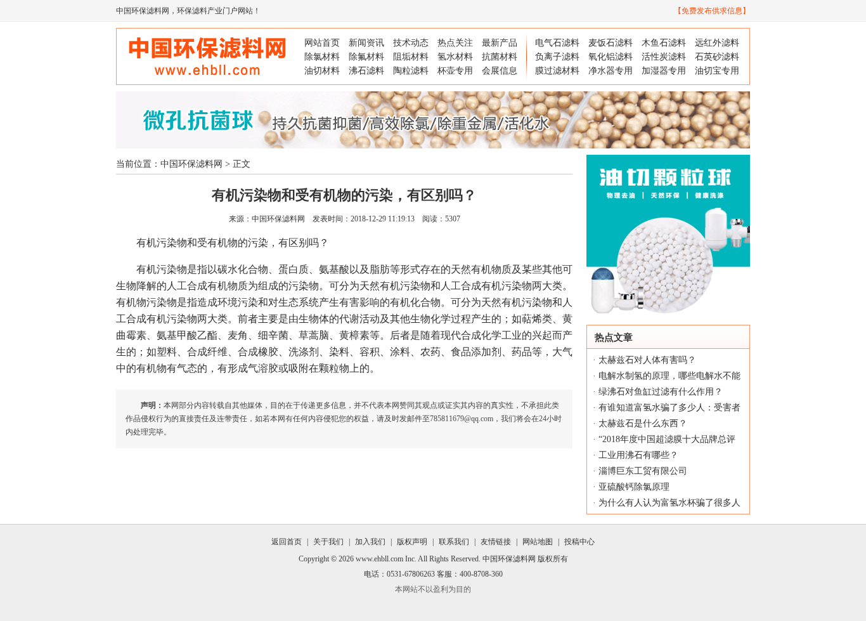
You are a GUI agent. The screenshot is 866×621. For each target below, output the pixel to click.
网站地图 (537, 541)
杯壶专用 (455, 70)
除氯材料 (322, 57)
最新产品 (499, 43)
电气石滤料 (557, 43)
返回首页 (286, 541)
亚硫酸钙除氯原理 (633, 487)
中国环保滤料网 (142, 10)
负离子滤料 (557, 57)
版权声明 (412, 541)
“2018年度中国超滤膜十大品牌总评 (666, 439)
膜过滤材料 (557, 70)
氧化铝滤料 (610, 57)
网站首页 (322, 43)
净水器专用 (610, 70)
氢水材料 (455, 57)
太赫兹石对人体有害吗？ (647, 360)
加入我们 (370, 541)
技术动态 (411, 43)
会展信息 (499, 70)
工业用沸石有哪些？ (638, 455)
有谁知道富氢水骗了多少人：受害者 (669, 407)
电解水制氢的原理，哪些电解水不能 (669, 376)
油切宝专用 (717, 70)
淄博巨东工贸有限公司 (642, 471)
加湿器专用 (664, 70)
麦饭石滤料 (610, 43)
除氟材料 (366, 57)
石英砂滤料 (717, 57)
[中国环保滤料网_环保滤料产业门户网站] (207, 79)
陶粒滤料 (411, 70)
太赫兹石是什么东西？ (642, 423)
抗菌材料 (499, 57)
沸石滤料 (366, 70)
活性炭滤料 (664, 57)
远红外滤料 (717, 43)
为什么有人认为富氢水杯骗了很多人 (669, 502)
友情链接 (496, 541)
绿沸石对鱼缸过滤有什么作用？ (660, 391)
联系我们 (454, 541)
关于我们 (328, 541)
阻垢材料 (411, 57)
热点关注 (455, 43)
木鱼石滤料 (664, 43)
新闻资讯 (366, 43)
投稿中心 (579, 541)
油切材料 (322, 70)
